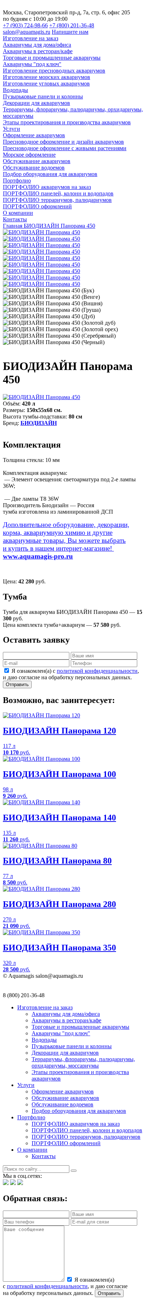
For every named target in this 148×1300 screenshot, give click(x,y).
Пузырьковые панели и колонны (72, 1046)
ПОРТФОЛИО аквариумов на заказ (76, 1124)
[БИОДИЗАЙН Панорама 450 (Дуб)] (41, 258)
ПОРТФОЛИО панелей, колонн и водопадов (87, 1130)
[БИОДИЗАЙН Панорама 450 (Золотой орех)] (41, 271)
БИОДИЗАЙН (38, 423)
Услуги (25, 1085)
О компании (32, 1150)
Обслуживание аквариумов (65, 1098)
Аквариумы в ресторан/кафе (66, 1020)
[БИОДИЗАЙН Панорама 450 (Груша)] (41, 252)
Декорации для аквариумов (65, 1053)
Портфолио (31, 1117)
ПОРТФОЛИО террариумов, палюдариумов (86, 1137)
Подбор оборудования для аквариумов (79, 1111)
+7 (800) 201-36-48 (71, 25)
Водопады (44, 1040)
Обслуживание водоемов (62, 1104)
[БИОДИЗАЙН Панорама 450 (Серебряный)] (41, 277)
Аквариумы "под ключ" (61, 1033)
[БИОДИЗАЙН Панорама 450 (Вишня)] (41, 245)
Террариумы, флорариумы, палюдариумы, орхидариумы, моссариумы (83, 1062)
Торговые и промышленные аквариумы (80, 1027)
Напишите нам (70, 32)
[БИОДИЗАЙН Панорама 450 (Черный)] (41, 284)
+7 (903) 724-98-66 (25, 25)
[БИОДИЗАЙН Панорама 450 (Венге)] (41, 239)
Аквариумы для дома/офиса (66, 1014)
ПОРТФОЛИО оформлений (66, 1143)
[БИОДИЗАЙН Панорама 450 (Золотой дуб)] (41, 265)
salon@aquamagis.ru (26, 32)
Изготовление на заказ (45, 1007)
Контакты (44, 1156)
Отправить (17, 684)
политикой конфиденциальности (97, 671)
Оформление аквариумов (63, 1091)
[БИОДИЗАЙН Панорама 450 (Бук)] (41, 232)
